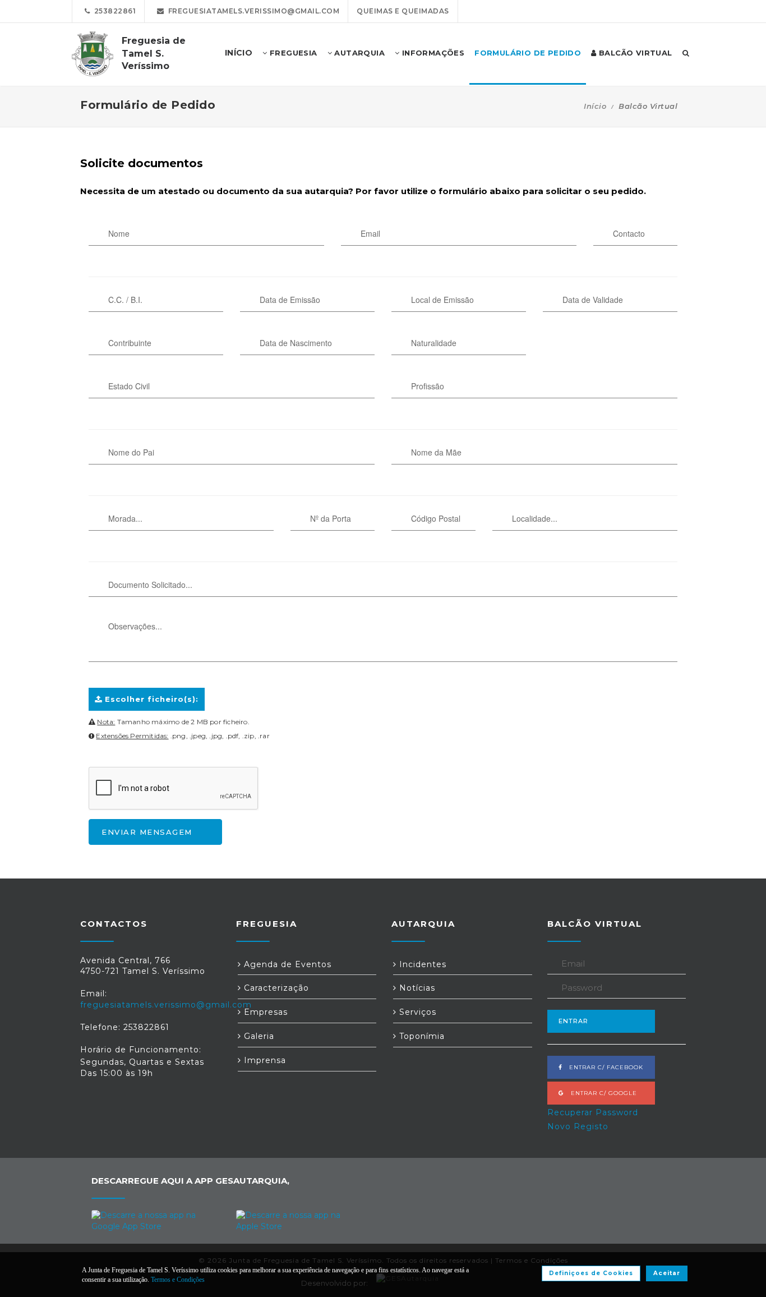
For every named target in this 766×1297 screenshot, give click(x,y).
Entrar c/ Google (600, 1093)
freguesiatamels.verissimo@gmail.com (252, 11)
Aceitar (666, 1273)
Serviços (416, 1012)
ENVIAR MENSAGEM (146, 831)
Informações (431, 52)
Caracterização (275, 988)
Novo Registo (577, 1126)
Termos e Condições (178, 1280)
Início (595, 106)
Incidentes (421, 964)
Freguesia (292, 52)
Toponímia (420, 1036)
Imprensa (263, 1060)
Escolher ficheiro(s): (150, 699)
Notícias (415, 988)
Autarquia (358, 52)
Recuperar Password (592, 1112)
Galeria (257, 1036)
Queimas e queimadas (403, 11)
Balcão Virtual (634, 52)
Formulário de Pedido (527, 52)
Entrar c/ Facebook (602, 1067)
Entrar (573, 1021)
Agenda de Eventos (286, 964)
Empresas (264, 1012)
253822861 (113, 11)
